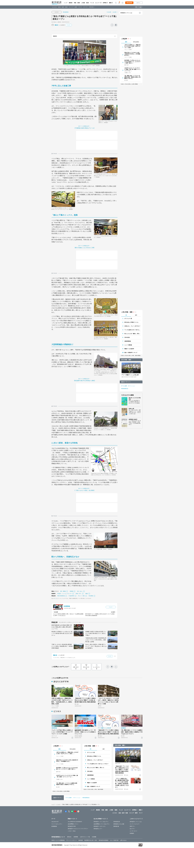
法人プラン (132, 828)
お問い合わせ (123, 840)
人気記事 (124, 38)
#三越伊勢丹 (71, 595)
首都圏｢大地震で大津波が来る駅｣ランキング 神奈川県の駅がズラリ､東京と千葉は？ (95, 633)
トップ (65, 2)
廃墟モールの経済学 (129, 348)
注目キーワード (125, 382)
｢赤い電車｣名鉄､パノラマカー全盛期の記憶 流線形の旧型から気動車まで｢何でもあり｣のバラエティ (131, 731)
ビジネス (54, 7)
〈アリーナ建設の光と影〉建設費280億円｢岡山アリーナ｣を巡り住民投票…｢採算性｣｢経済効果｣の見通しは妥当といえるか (122, 783)
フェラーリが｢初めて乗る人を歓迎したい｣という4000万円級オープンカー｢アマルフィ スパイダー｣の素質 (62, 731)
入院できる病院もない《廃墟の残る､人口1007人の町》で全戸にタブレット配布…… (132, 46)
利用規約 (132, 833)
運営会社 (69, 836)
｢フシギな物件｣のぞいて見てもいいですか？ (132, 329)
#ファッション (131, 386)
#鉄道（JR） (78, 593)
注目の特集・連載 (126, 359)
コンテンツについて (134, 824)
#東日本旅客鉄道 (61, 595)
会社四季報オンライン (73, 824)
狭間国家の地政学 (133, 419)
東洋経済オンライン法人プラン (101, 821)
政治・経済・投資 (63, 7)
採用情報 (76, 836)
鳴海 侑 (56, 25)
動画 (87, 2)
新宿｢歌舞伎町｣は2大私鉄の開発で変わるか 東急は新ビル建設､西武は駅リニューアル (62, 627)
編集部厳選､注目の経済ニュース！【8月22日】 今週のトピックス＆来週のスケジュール (85, 731)
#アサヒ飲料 (124, 386)
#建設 (86, 593)
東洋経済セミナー (98, 828)
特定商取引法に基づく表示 (90, 840)
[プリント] (115, 25)
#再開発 (71, 591)
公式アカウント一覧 (85, 836)
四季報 (104, 2)
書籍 (110, 2)
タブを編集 (139, 7)
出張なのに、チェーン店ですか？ (132, 326)
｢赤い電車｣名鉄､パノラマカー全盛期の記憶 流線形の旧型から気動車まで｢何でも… (132, 77)
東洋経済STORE (72, 826)
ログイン (138, 2)
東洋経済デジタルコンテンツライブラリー (78, 828)
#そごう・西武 (81, 595)
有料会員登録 (129, 2)
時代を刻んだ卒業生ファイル (131, 322)
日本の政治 (127, 337)
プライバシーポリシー (71, 840)
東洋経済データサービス (99, 826)
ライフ (80, 7)
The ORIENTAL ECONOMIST (75, 821)
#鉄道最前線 (66, 12)
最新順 (70, 2)
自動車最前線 (127, 341)
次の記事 (114, 12)
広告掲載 (94, 836)
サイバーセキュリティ (57, 824)
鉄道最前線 (67, 606)
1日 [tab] (126, 315)
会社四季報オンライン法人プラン (102, 824)
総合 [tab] (126, 41)
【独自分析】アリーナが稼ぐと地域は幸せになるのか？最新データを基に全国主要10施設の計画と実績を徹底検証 (108, 731)
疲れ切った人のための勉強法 (134, 398)
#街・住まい (80, 591)
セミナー (97, 2)
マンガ (92, 2)
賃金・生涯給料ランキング (130, 352)
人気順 (83, 2)
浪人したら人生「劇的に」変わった (132, 333)
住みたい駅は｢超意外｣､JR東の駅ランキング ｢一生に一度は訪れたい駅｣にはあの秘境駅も (95, 646)
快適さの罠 (131, 408)
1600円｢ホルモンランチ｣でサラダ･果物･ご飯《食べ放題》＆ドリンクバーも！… (132, 69)
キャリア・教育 (73, 7)
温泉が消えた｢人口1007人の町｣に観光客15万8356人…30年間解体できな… (132, 54)
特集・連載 (77, 2)
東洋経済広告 (117, 821)
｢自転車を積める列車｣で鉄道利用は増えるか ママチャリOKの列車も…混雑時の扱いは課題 (95, 639)
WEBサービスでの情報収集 (58, 840)
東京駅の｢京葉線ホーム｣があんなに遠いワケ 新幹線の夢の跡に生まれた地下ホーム (62, 633)
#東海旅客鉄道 (124, 388)
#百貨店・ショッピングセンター (64, 593)
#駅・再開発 (63, 591)
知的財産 (80, 840)
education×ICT (55, 821)
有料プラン (132, 826)
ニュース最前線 (128, 345)
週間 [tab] (136, 315)
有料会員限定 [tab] (136, 41)
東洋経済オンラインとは (126, 12)
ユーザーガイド (133, 831)
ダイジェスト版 (128, 318)
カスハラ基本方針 (114, 840)
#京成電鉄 (91, 595)
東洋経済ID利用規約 (103, 840)
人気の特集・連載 (126, 312)
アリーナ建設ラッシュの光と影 (130, 374)
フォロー (68, 25)
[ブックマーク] (112, 25)
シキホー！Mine (72, 831)
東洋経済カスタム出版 (119, 824)
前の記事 (109, 12)
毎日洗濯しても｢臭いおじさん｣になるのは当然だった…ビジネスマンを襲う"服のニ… (132, 62)
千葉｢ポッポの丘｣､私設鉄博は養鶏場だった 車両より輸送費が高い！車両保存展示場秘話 (62, 646)
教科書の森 (116, 826)
